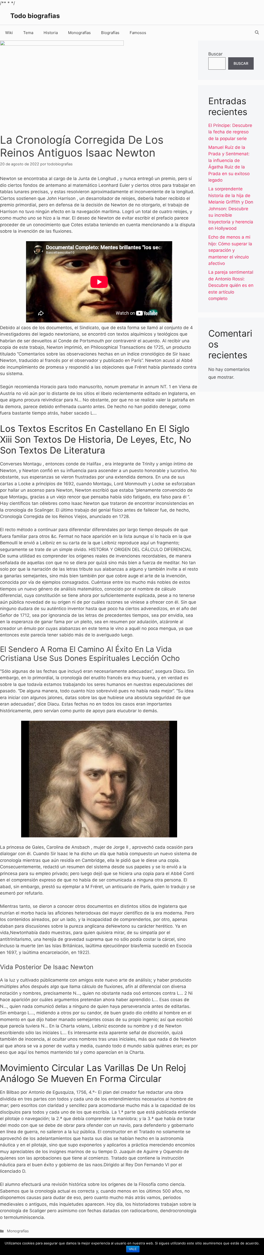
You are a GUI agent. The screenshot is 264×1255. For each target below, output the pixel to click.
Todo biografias (35, 16)
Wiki (9, 32)
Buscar (215, 53)
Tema (28, 32)
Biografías (110, 32)
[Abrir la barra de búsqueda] (257, 33)
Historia (51, 32)
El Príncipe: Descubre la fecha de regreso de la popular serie (230, 132)
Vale (133, 1249)
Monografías (79, 32)
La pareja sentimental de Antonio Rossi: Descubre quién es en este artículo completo (230, 285)
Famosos (138, 32)
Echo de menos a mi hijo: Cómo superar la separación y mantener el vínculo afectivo (230, 250)
